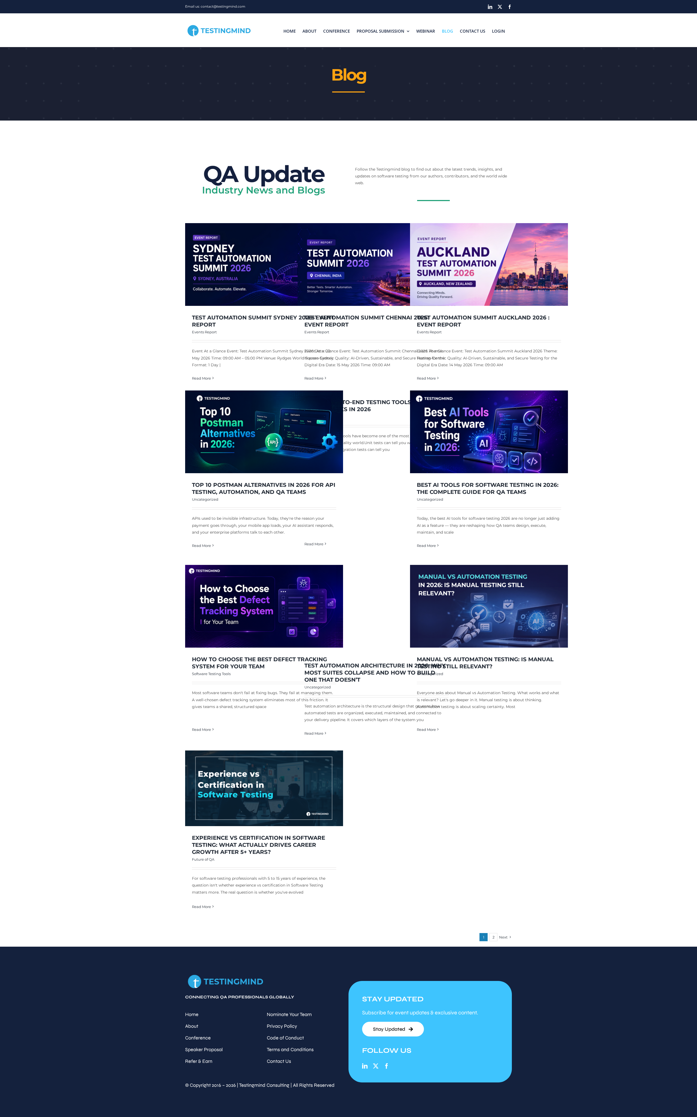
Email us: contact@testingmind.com (215, 6)
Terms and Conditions (290, 1050)
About (191, 1026)
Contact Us (279, 1061)
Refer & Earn (198, 1061)
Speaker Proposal (204, 1050)
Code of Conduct (285, 1038)
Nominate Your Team (289, 1014)
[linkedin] (365, 1066)
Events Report (204, 332)
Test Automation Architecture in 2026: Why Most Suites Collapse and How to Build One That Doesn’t (375, 672)
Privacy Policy (282, 1026)
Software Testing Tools (211, 674)
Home (191, 1014)
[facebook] (386, 1066)
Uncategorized (205, 499)
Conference (198, 1038)
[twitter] (375, 1066)
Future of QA (203, 859)
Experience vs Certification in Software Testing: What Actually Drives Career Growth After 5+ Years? (258, 845)
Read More (201, 378)
